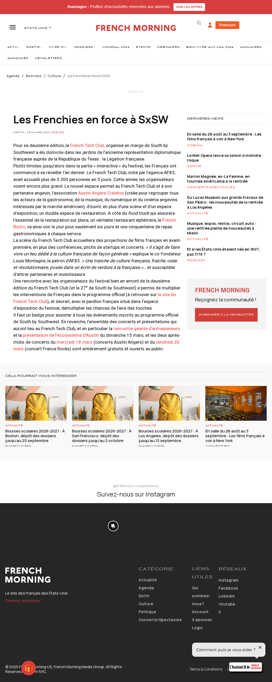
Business (33, 76)
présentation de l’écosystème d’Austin (61, 335)
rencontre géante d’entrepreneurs (146, 328)
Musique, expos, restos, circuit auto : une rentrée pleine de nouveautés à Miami (221, 228)
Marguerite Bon (217, 446)
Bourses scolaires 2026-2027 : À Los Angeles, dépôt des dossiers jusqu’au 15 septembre (168, 435)
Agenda (13, 76)
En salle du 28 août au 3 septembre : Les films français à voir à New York (224, 136)
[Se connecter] (210, 25)
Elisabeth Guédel (18, 446)
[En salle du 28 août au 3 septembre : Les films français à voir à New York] (236, 403)
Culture (54, 76)
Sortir (194, 166)
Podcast (196, 260)
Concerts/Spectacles (211, 187)
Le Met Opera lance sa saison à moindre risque (224, 158)
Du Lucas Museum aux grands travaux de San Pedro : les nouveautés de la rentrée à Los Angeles (225, 202)
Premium (227, 25)
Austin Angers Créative (101, 193)
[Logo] (69, 575)
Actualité (198, 213)
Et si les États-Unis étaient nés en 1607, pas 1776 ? (223, 251)
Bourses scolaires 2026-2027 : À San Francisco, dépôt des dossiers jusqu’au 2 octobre (101, 435)
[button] (199, 23)
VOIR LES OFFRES (189, 7)
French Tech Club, (87, 145)
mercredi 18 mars (74, 342)
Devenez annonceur (23, 600)
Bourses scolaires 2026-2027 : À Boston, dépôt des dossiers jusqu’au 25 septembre (35, 435)
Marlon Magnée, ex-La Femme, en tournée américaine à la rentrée (218, 179)
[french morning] (136, 28)
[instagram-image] (22, 525)
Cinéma (195, 145)
